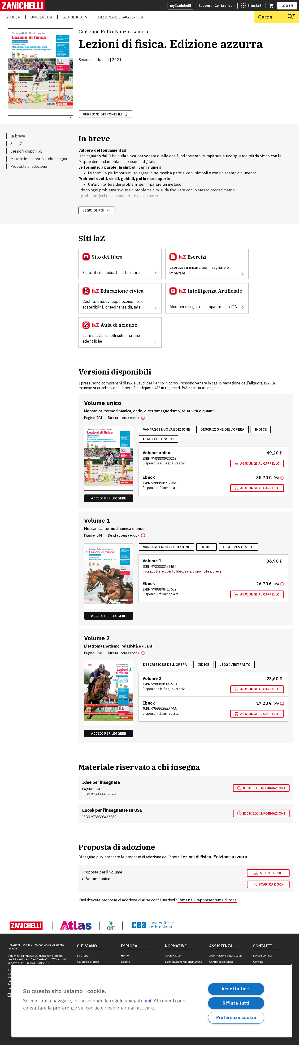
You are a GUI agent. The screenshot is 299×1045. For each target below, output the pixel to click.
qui (148, 1001)
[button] (143, 418)
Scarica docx (271, 884)
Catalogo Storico (88, 961)
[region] (151, 1000)
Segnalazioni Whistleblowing (183, 961)
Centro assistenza (221, 961)
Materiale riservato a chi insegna (38, 158)
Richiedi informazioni (264, 788)
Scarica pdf (271, 873)
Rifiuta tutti (236, 1003)
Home (125, 955)
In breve (17, 136)
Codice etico (173, 955)
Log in (287, 6)
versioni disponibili (102, 114)
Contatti (258, 961)
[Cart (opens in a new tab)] (271, 6)
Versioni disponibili (26, 151)
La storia (82, 955)
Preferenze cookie (236, 1017)
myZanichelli (180, 6)
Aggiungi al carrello (260, 463)
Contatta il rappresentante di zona (207, 900)
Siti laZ (16, 143)
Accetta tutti (236, 989)
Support (205, 6)
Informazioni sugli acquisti (226, 955)
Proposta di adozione (28, 166)
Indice (261, 429)
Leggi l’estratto (158, 439)
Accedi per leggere (108, 498)
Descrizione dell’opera (222, 429)
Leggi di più (93, 210)
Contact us (223, 6)
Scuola (125, 961)
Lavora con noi (262, 955)
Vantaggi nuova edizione (166, 429)
